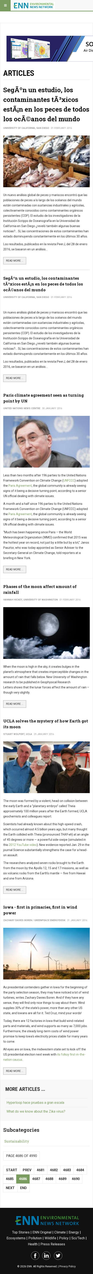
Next (10, 1188)
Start (11, 1170)
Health (33, 1244)
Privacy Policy (67, 1266)
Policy (64, 1238)
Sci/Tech (78, 1238)
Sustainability (16, 1141)
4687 (36, 1179)
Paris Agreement (20, 485)
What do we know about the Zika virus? (35, 1111)
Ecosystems (16, 1238)
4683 (67, 1170)
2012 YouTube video (23, 845)
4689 (62, 1179)
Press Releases (52, 1244)
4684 (80, 1170)
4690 (76, 1179)
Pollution (35, 1238)
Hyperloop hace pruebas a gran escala (35, 1103)
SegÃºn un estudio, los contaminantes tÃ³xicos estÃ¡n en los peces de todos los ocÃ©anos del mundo (43, 284)
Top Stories (21, 1232)
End (23, 1188)
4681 (41, 1170)
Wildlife (50, 1238)
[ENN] (34, 5)
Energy (74, 1232)
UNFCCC (69, 480)
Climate (60, 1232)
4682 (54, 1170)
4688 (49, 1179)
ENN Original (41, 1232)
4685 (10, 1179)
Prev (27, 1170)
